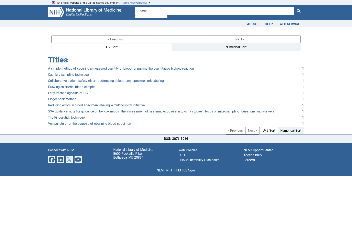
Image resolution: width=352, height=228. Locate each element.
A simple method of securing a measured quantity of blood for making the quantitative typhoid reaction (121, 68)
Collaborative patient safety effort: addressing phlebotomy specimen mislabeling (106, 81)
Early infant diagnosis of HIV (68, 93)
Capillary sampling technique (68, 75)
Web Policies (188, 150)
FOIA (182, 155)
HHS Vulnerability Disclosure (199, 160)
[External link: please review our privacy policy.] (51, 159)
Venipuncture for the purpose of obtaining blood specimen (89, 124)
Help (269, 24)
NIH (169, 170)
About (252, 24)
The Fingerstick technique (66, 117)
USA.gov (190, 170)
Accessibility (253, 155)
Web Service (289, 24)
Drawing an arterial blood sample (71, 87)
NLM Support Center (258, 150)
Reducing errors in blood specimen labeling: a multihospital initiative (96, 105)
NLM (160, 170)
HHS (177, 170)
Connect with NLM (61, 150)
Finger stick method (62, 99)
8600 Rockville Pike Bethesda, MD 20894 (128, 155)
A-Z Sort (112, 47)
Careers (249, 160)
